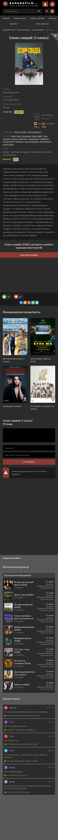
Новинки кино (20, 18)
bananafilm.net (9, 30)
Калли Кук (19, 141)
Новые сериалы (37, 18)
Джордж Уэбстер (19, 139)
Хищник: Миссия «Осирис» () (21, 730)
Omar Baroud (45, 141)
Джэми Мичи (33, 139)
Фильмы (52, 18)
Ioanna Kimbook (31, 141)
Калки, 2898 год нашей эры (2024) (24, 715)
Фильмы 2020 (38, 30)
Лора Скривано (34, 132)
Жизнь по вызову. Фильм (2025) (22, 761)
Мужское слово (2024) (18, 792)
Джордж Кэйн (20, 132)
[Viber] (29, 302)
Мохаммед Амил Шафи (32, 136)
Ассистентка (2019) (17, 775)
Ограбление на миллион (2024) (22, 744)
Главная (5, 18)
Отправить (29, 462)
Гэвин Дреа (16, 136)
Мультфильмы (42, 23)
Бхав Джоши (8, 144)
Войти (45, 4)
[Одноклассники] (25, 302)
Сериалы (13, 23)
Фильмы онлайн (23, 30)
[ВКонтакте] (21, 302)
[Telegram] (37, 302)
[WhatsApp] (33, 302)
